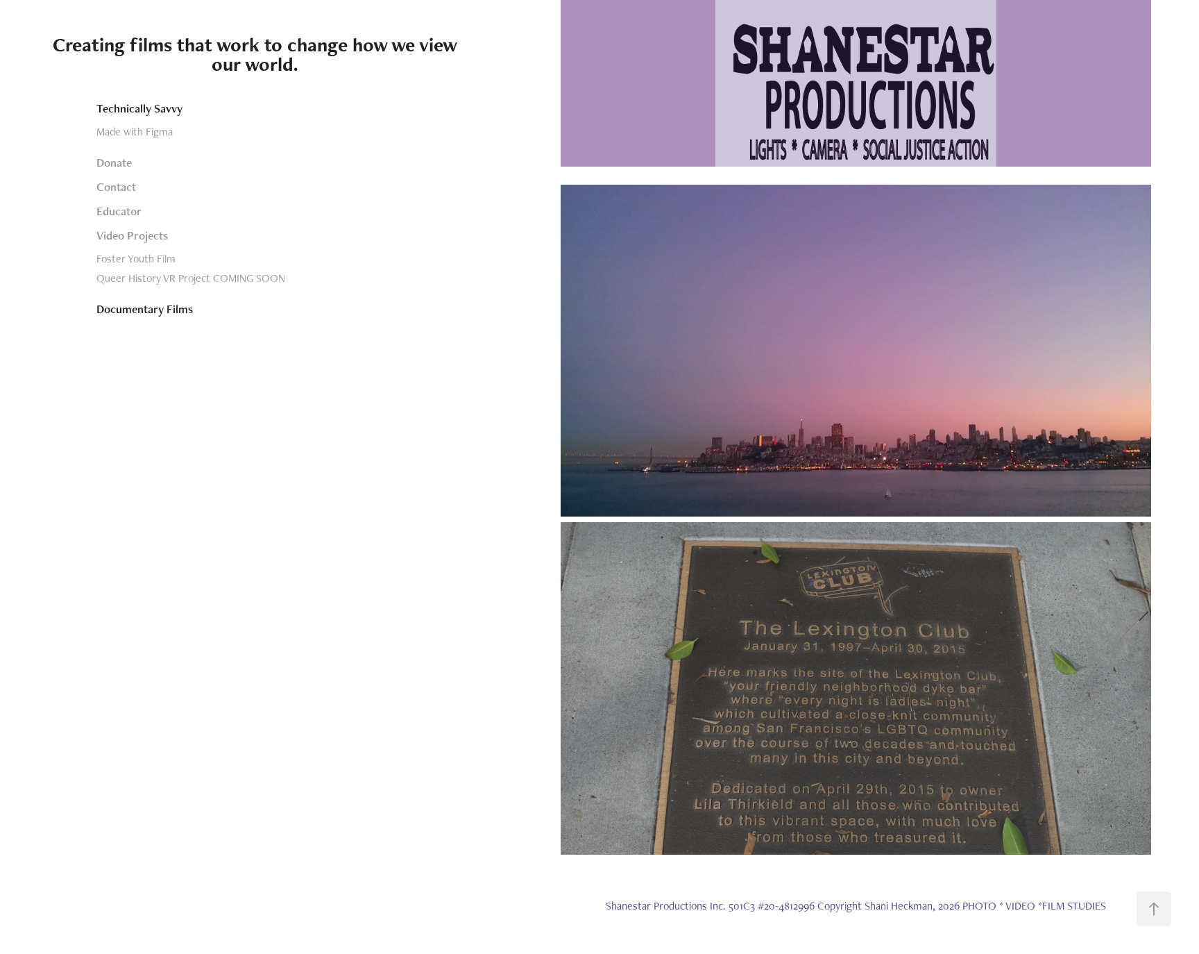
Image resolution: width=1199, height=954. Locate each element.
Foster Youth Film (136, 258)
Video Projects (132, 235)
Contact (116, 186)
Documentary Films (144, 309)
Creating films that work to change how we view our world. (257, 54)
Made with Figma (134, 131)
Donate (114, 162)
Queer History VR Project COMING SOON (190, 278)
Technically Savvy (139, 108)
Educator (119, 211)
